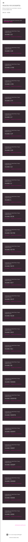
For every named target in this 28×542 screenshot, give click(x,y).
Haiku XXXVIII (10, 398)
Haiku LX (8, 34)
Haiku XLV (9, 283)
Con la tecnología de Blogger (15, 534)
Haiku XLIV (9, 299)
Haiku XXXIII (10, 481)
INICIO (4, 12)
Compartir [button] (7, 36)
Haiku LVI (9, 101)
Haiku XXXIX (10, 382)
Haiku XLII (9, 332)
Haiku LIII (9, 150)
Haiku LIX (9, 51)
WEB (8, 12)
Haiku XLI (9, 349)
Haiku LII (8, 167)
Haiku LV (8, 117)
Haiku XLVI (9, 266)
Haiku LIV (9, 134)
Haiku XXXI (9, 514)
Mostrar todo (8, 21)
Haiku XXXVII (10, 415)
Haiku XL (8, 365)
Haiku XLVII (10, 250)
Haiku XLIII (9, 316)
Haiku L (8, 200)
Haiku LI (8, 183)
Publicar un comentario (16, 36)
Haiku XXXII (10, 498)
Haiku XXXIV (10, 465)
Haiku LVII (9, 84)
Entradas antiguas (20, 525)
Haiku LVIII (9, 67)
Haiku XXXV (10, 448)
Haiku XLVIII (10, 233)
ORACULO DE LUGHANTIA (11, 5)
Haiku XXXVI (10, 432)
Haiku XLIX (9, 216)
